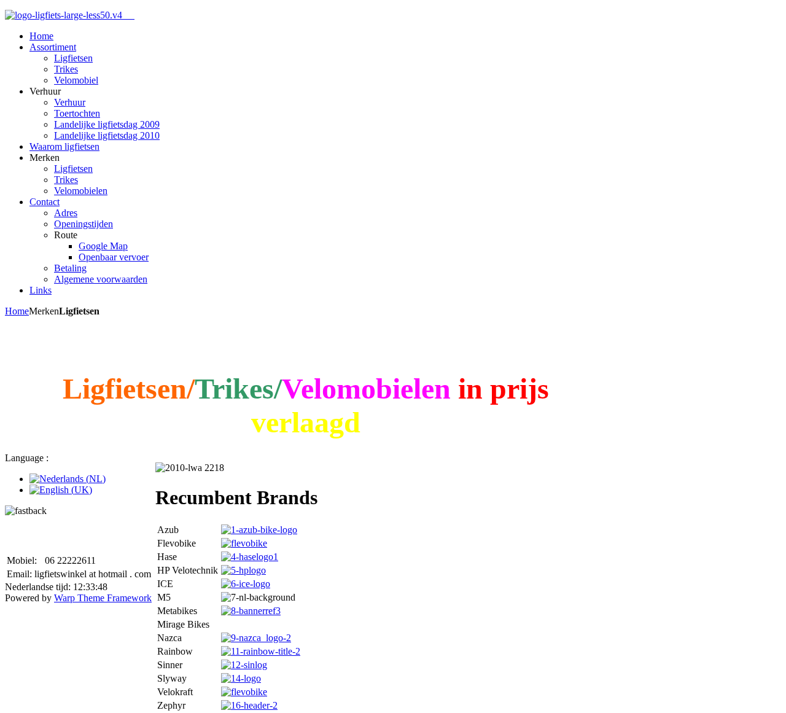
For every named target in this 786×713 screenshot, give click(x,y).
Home (17, 311)
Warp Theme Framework (103, 598)
